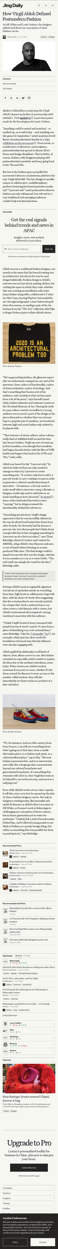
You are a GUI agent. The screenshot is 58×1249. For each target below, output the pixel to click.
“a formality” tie (39, 633)
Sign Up (49, 249)
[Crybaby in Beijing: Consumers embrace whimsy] (5, 887)
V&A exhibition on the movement (26, 141)
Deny (15, 1242)
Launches (14, 999)
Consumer (24, 890)
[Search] (46, 5)
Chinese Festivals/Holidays (28, 973)
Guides (23, 868)
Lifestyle (44, 37)
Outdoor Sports (24, 1010)
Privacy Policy (33, 256)
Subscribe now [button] (29, 1167)
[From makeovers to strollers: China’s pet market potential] (5, 865)
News (20, 879)
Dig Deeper (7, 88)
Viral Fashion (27, 985)
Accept (42, 1242)
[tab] (18, 955)
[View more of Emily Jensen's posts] (4, 37)
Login (36, 1176)
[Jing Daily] (13, 6)
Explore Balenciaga (10, 1015)
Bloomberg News (15, 875)
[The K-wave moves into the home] (5, 853)
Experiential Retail (35, 890)
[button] (39, 5)
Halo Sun (13, 970)
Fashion (6, 973)
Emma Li (6, 970)
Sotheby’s (25, 117)
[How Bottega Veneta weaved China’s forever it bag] (29, 1078)
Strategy (51, 37)
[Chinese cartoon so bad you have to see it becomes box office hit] (5, 876)
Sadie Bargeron (14, 864)
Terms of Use (45, 256)
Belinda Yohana (14, 853)
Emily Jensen (12, 37)
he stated (45, 496)
